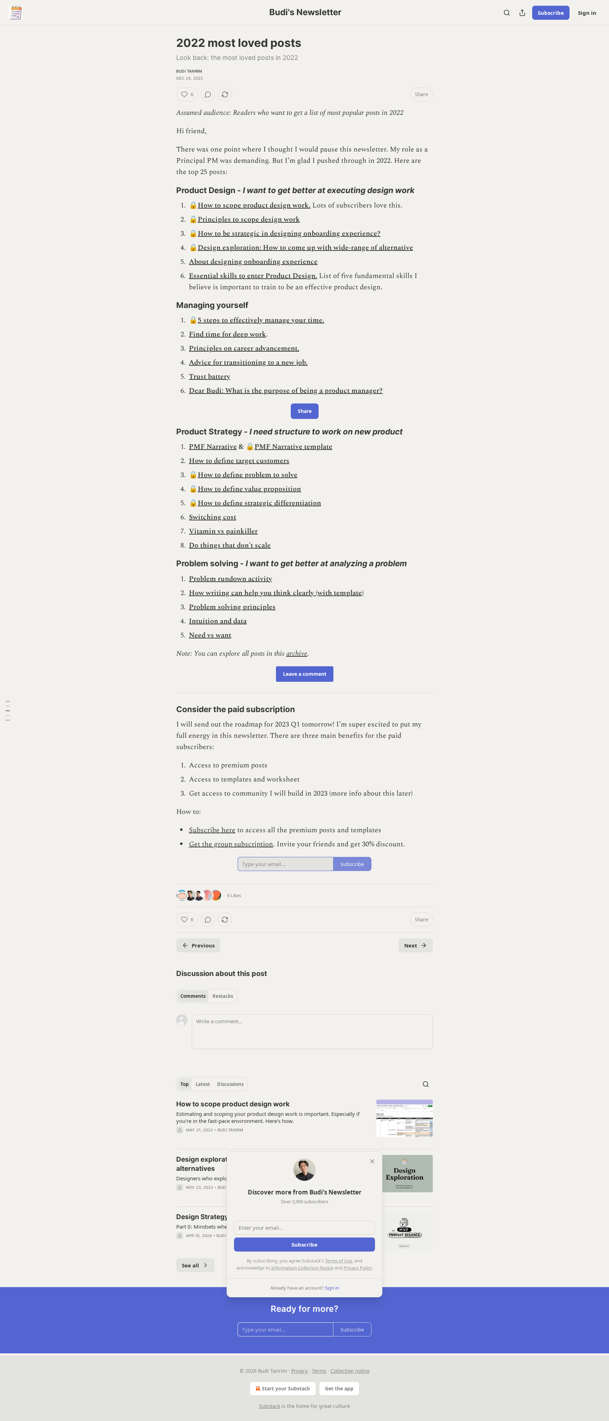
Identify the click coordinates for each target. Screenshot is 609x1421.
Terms (319, 1370)
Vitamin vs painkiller (223, 531)
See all (190, 1265)
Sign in (587, 12)
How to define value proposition (249, 489)
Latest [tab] (203, 1084)
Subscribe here (212, 830)
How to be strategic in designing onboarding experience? (289, 233)
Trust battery (209, 376)
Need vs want (210, 635)
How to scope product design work (233, 1104)
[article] (304, 1121)
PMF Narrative (213, 446)
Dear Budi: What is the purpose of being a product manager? (286, 390)
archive (296, 653)
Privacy (299, 1370)
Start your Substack (286, 1388)
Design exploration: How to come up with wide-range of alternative (305, 247)
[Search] (507, 13)
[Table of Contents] (8, 710)
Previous (203, 945)
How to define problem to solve (247, 475)
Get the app (339, 1388)
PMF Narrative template (293, 446)
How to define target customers (239, 461)
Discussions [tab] (230, 1084)
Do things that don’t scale (230, 545)
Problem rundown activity (230, 579)
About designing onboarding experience (253, 262)
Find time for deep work (227, 334)
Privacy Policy (358, 1268)
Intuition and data (218, 621)
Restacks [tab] (223, 996)
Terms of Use (338, 1261)
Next (410, 945)
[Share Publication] (522, 13)
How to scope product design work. (254, 205)
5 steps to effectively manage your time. (261, 320)
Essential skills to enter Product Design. (253, 276)
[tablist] (206, 996)
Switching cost (212, 517)
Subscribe (551, 12)
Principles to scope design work (249, 219)
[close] (372, 1161)
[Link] (166, 190)
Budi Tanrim (189, 71)
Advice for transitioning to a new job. (248, 362)
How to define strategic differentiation (259, 503)
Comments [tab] (192, 996)
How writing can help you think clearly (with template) (276, 593)
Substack (269, 1406)
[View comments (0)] (208, 94)
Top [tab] (184, 1084)
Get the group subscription (231, 844)
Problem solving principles (232, 607)
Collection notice (350, 1370)
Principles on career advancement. (244, 348)
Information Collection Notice (302, 1268)
